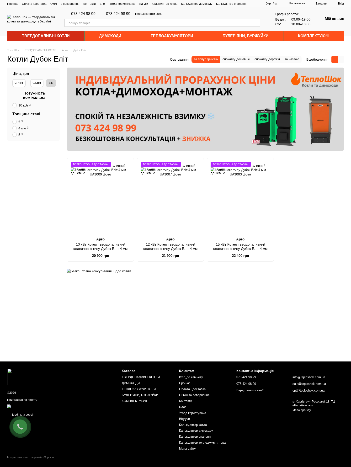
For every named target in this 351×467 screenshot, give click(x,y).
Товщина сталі (26, 114)
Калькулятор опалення (231, 3)
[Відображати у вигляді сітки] (334, 59)
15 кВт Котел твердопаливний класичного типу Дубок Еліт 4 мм (240, 246)
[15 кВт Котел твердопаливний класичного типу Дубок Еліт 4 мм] (240, 197)
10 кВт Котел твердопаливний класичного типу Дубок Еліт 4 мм (100, 246)
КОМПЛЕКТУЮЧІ (313, 36)
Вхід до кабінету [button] (191, 377)
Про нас (12, 3)
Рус (275, 3)
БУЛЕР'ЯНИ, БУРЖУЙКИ (246, 36)
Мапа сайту (187, 448)
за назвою (292, 59)
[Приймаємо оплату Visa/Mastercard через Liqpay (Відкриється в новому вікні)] (42, 406)
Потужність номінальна (34, 95)
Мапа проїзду (301, 410)
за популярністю (206, 59)
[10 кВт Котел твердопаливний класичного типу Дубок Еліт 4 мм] (100, 197)
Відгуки (143, 3)
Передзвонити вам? (148, 14)
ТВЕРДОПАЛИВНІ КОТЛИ (46, 36)
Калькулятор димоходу (196, 3)
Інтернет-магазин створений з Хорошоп (31, 457)
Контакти (89, 3)
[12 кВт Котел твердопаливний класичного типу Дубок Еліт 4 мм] (170, 197)
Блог (103, 3)
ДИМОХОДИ (110, 36)
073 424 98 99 (83, 14)
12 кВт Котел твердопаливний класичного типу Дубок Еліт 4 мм (170, 246)
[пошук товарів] (256, 23)
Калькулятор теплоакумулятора (202, 442)
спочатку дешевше (236, 59)
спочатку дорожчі (267, 59)
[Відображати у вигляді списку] (341, 59)
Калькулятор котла (164, 3)
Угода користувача (122, 3)
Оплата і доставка (34, 3)
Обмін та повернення (65, 3)
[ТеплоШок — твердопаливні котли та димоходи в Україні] (31, 376)
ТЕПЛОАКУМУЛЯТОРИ (172, 36)
